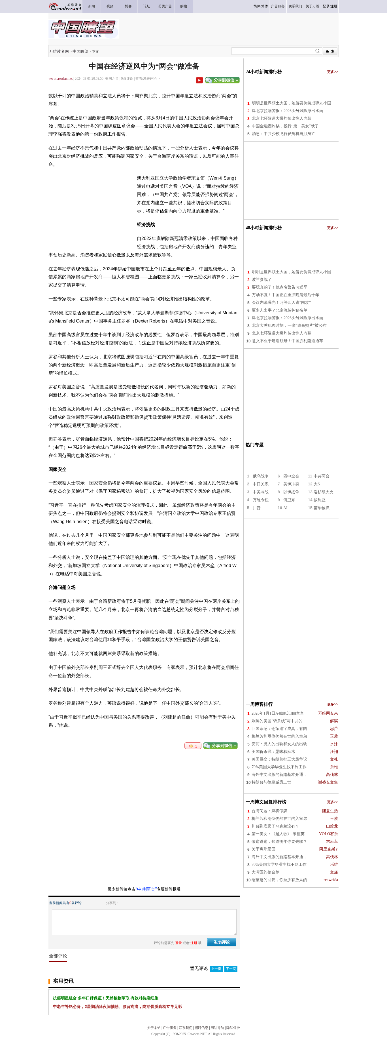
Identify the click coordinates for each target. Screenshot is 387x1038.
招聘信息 (201, 1028)
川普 (257, 508)
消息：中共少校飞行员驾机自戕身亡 (283, 134)
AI (285, 508)
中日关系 (261, 484)
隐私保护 (233, 1028)
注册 (333, 6)
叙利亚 (320, 500)
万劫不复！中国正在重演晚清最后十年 (285, 295)
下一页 (231, 969)
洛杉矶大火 (323, 492)
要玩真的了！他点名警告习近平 (279, 287)
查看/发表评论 (146, 79)
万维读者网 (59, 51)
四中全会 (291, 476)
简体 (257, 6)
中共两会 (321, 476)
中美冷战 (261, 492)
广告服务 (170, 1028)
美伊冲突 (291, 484)
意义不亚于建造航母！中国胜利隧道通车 (287, 341)
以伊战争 (291, 492)
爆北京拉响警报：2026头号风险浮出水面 (287, 111)
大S (317, 484)
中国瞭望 (80, 51)
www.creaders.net (60, 79)
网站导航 (217, 1028)
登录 (326, 6)
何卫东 (289, 500)
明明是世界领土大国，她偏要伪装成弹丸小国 (291, 103)
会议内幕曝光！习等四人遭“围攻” (281, 302)
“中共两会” (146, 889)
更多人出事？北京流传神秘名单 (279, 310)
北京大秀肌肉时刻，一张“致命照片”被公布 (289, 325)
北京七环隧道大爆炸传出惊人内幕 (281, 118)
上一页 (216, 969)
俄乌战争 (261, 476)
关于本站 (154, 1028)
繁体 (264, 6)
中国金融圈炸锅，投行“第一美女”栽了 (285, 126)
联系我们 (185, 1028)
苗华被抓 (321, 508)
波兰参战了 (262, 279)
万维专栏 (261, 500)
